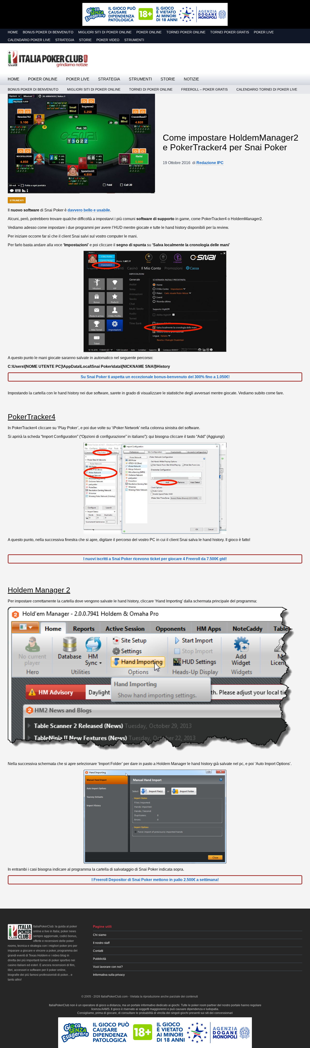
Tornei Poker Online (185, 32)
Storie (85, 40)
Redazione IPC (210, 163)
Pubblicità (99, 959)
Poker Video (107, 40)
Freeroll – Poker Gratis (204, 89)
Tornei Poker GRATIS (229, 32)
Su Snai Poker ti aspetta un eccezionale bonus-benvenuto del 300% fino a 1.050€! (155, 377)
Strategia (64, 40)
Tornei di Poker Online (150, 89)
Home (13, 32)
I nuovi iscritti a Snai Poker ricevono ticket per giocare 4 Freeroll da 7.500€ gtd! (155, 559)
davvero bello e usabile (89, 210)
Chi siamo (99, 935)
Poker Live (264, 32)
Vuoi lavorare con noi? (108, 966)
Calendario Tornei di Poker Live (266, 89)
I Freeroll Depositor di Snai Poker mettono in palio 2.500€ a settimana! (155, 880)
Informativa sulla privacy (109, 974)
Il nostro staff (101, 943)
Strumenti (134, 40)
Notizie (191, 79)
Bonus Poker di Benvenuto (48, 32)
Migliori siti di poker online (105, 32)
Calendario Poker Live (29, 40)
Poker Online (149, 32)
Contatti (98, 951)
